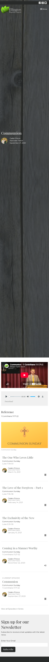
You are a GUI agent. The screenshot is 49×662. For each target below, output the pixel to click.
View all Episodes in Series (12, 609)
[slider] (15, 397)
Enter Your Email (8, 641)
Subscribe (8, 649)
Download (9, 401)
